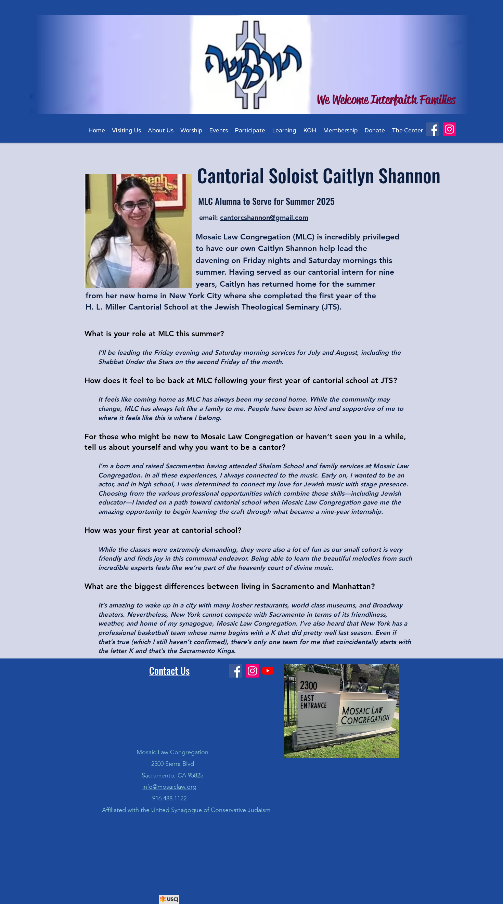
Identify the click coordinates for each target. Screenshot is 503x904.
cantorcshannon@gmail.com (264, 217)
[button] (160, 130)
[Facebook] (432, 129)
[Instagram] (449, 129)
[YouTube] (267, 670)
